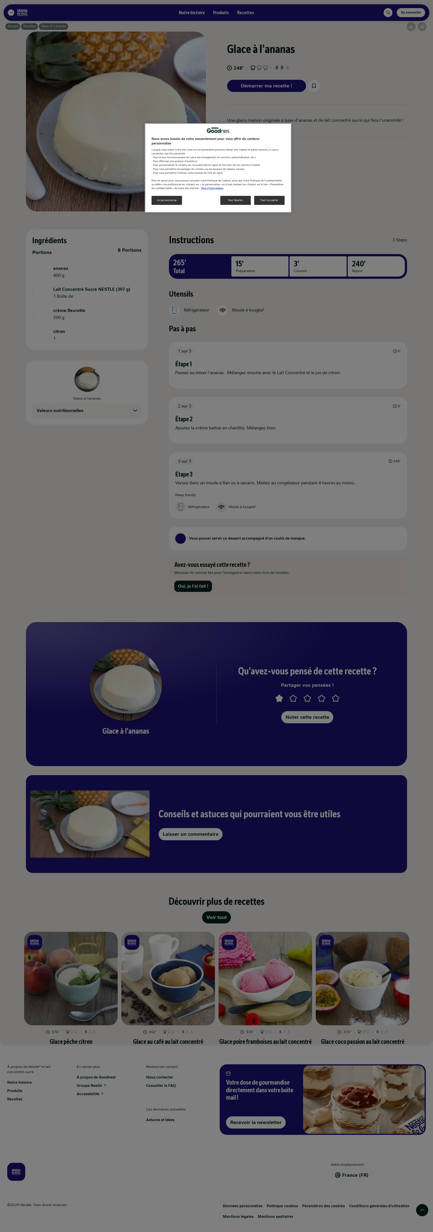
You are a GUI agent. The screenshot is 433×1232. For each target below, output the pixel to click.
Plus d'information (212, 188)
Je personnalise (167, 200)
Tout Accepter (269, 200)
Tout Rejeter (235, 200)
